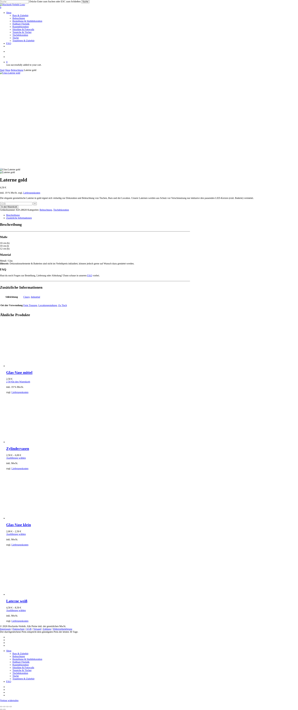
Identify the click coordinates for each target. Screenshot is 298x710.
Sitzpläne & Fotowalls (23, 667)
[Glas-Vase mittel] (29, 366)
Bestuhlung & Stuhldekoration (27, 659)
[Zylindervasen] (29, 442)
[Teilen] (7, 706)
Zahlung (47, 629)
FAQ (89, 275)
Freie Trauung (30, 305)
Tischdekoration (61, 210)
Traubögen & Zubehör (23, 678)
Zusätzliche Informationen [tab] (19, 218)
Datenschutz (18, 629)
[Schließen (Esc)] (10, 706)
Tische (15, 676)
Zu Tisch (62, 305)
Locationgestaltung (47, 305)
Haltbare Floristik (20, 662)
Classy (26, 297)
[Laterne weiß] (29, 594)
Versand (37, 629)
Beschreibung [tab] (13, 215)
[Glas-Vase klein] (29, 518)
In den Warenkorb (9, 207)
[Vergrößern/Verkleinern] (1, 706)
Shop (7, 70)
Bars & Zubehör (20, 653)
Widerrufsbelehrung (62, 629)
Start (2, 70)
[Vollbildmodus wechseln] (4, 706)
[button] (18, 381)
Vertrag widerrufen (9, 700)
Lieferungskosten (31, 192)
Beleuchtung (17, 70)
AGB (29, 629)
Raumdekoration (20, 664)
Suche (85, 1)
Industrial (35, 297)
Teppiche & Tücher (22, 670)
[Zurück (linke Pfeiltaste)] (1, 709)
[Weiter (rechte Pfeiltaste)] (4, 709)
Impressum (5, 629)
